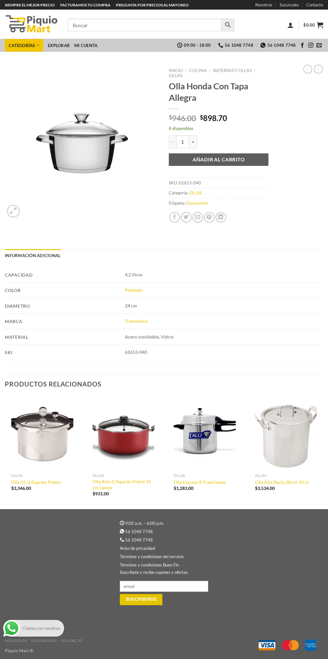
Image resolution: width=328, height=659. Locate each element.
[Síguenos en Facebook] (302, 45)
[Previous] (5, 451)
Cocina (198, 70)
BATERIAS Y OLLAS (232, 70)
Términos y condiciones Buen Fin (149, 564)
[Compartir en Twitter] (186, 217)
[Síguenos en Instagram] (310, 45)
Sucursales (289, 4)
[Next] (323, 451)
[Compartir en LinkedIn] (221, 217)
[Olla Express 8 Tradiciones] (205, 433)
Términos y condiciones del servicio (152, 556)
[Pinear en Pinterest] (209, 217)
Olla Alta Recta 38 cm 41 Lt (282, 482)
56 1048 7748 (139, 531)
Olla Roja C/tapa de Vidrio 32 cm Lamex (122, 484)
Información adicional (33, 255)
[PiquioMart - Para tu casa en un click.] (31, 24)
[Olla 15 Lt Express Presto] (42, 433)
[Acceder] (290, 25)
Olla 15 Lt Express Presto (36, 482)
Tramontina (136, 321)
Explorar (59, 45)
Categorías (22, 45)
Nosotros (263, 4)
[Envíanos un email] (319, 45)
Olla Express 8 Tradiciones (200, 482)
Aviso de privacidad (137, 548)
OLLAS (175, 75)
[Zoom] (13, 211)
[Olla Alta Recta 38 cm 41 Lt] (286, 433)
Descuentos (197, 203)
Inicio (176, 70)
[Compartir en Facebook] (174, 217)
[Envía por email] (198, 217)
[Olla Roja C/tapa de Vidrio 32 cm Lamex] (124, 433)
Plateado (134, 290)
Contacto (314, 4)
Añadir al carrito (219, 159)
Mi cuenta (85, 45)
